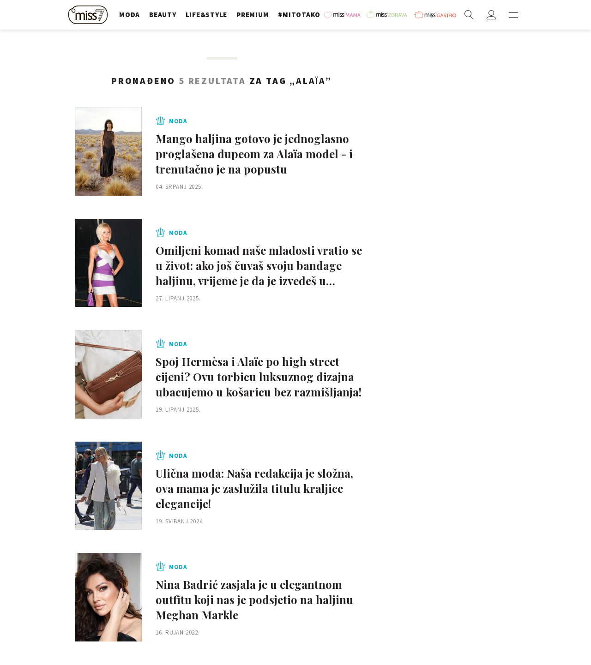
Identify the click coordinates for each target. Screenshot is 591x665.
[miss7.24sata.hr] (89, 15)
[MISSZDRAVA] (388, 15)
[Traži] (469, 15)
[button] (513, 15)
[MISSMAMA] (343, 15)
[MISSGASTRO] (435, 15)
